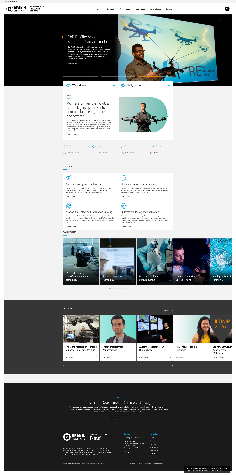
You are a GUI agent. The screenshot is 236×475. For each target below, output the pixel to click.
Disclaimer (140, 463)
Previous (169, 74)
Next (172, 74)
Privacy (125, 463)
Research (110, 9)
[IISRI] (125, 452)
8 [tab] (126, 288)
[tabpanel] (81, 261)
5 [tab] (119, 288)
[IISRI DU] (128, 452)
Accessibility (148, 463)
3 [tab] (115, 288)
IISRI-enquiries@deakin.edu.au (133, 438)
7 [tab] (124, 288)
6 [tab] (121, 288)
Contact (169, 9)
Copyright (132, 463)
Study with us (140, 9)
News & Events (155, 9)
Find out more (73, 63)
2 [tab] (112, 288)
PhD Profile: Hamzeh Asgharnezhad (113, 348)
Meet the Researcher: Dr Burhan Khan (151, 348)
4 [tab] (117, 288)
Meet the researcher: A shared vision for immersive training (81, 348)
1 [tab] (110, 288)
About (99, 9)
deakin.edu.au (13, 1)
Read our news (165, 311)
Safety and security (158, 463)
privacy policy (207, 470)
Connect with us (117, 417)
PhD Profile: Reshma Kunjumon (186, 348)
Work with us (125, 9)
